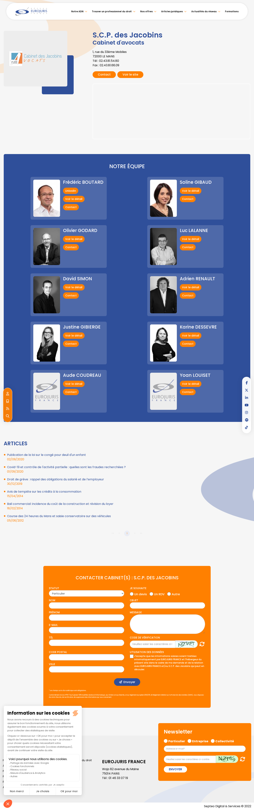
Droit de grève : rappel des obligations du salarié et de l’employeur (55, 479)
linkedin (247, 398)
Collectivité (224, 740)
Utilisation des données (147, 652)
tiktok (247, 427)
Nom (52, 600)
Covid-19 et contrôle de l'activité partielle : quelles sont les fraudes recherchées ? (66, 467)
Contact (104, 74)
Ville (52, 664)
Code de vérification (145, 637)
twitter (247, 390)
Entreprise (200, 740)
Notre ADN (77, 11)
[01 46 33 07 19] (8, 401)
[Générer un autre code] (201, 644)
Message (136, 612)
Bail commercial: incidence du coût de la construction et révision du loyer (60, 504)
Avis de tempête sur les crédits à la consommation (44, 491)
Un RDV (159, 593)
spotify (247, 420)
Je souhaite (138, 588)
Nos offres (146, 11)
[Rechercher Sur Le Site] (8, 416)
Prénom (54, 612)
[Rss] (8, 409)
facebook (247, 383)
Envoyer (129, 682)
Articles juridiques (172, 11)
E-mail (53, 625)
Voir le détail (73, 199)
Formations (232, 11)
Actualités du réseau (204, 11)
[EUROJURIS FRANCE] (31, 11)
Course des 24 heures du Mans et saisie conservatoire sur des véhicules (59, 516)
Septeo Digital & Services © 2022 (227, 806)
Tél (51, 637)
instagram (247, 412)
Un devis (140, 593)
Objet (134, 600)
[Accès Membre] (8, 394)
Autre (176, 593)
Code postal (58, 652)
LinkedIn (70, 191)
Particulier (176, 740)
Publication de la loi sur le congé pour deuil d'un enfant (46, 455)
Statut (54, 588)
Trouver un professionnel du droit (112, 11)
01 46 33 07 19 (118, 778)
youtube (247, 405)
